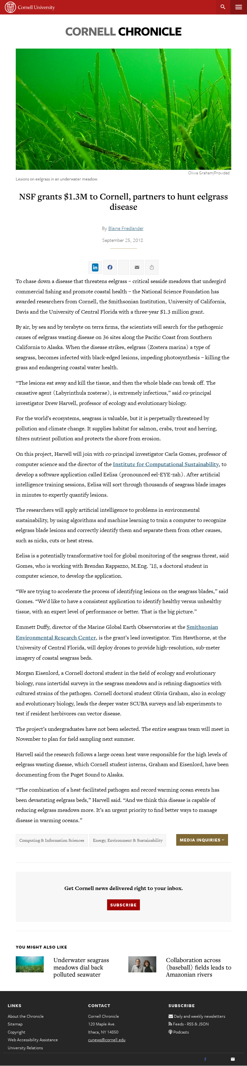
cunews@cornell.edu (106, 1039)
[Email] (232, 1059)
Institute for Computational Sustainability (166, 464)
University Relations (25, 1047)
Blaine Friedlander (125, 228)
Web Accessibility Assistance (33, 1039)
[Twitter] (219, 1059)
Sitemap (15, 1024)
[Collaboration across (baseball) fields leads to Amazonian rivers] (142, 964)
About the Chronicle (26, 1016)
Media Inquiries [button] (201, 840)
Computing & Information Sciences (51, 840)
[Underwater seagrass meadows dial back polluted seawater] (30, 964)
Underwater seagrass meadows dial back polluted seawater (81, 967)
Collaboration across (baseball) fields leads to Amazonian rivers (198, 967)
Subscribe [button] (123, 905)
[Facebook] (205, 1059)
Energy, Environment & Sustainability (127, 840)
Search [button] (223, 7)
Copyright (16, 1032)
